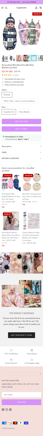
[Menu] (2, 7)
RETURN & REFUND (10, 158)
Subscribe (21, 402)
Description (6, 146)
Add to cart (21, 121)
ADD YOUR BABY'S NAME (21, 335)
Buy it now (21, 129)
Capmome (10, 428)
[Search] (7, 7)
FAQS (4, 152)
